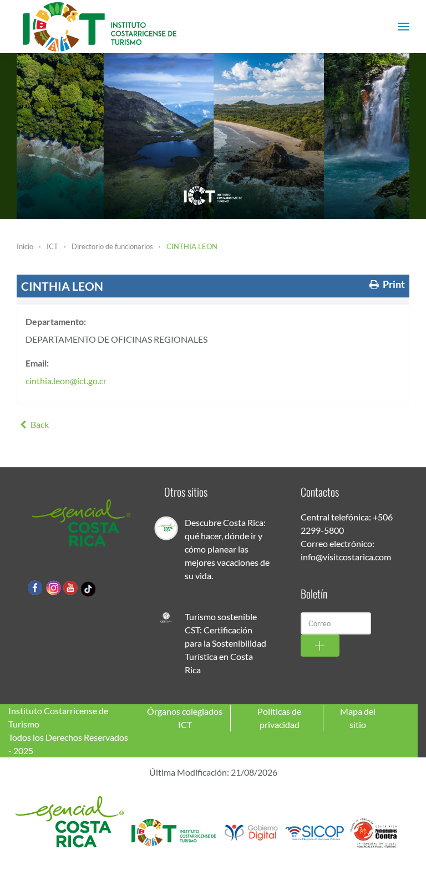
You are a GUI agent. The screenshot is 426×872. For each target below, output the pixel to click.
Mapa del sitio (358, 718)
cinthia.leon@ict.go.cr (66, 380)
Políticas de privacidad (279, 718)
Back (39, 424)
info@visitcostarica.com (346, 556)
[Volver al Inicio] (100, 26)
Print (393, 284)
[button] (403, 26)
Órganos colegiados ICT (184, 718)
